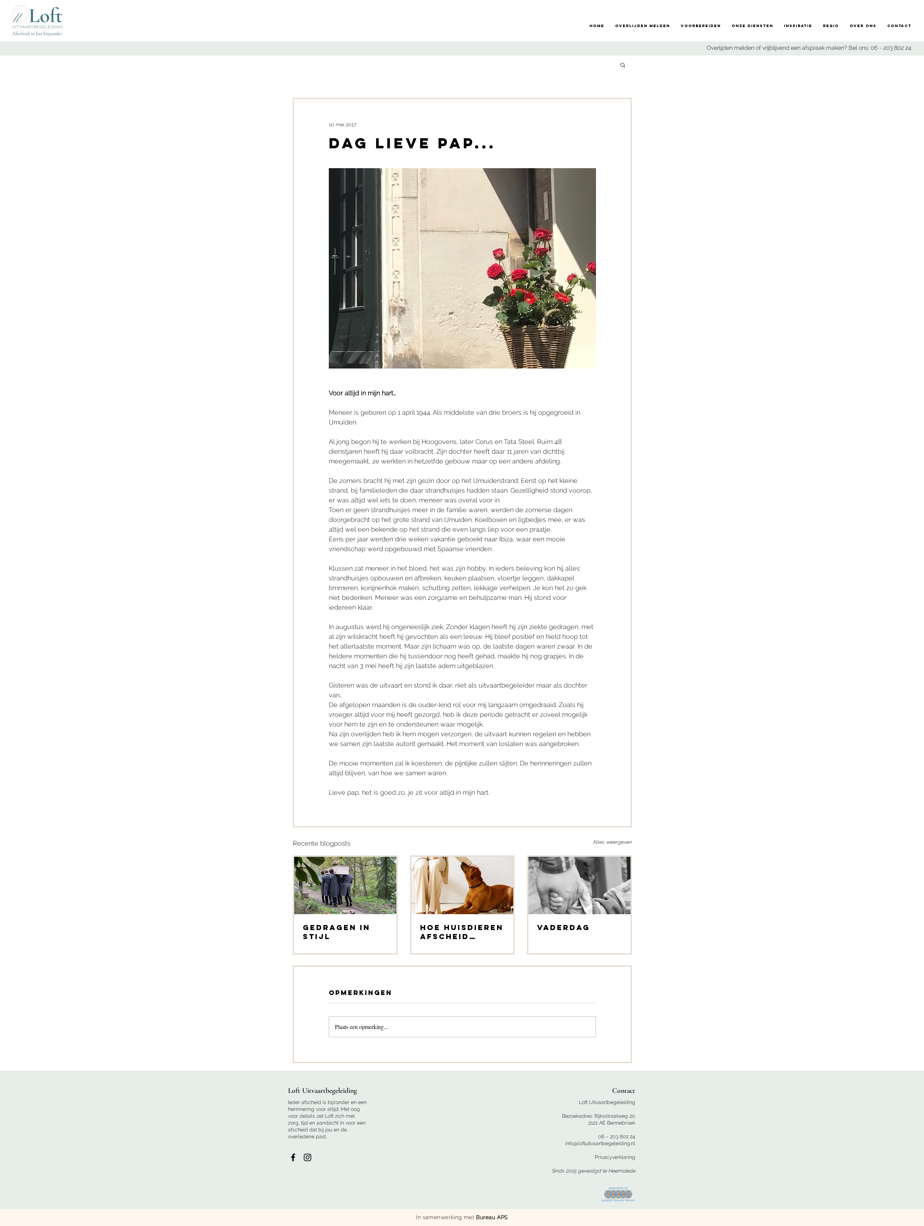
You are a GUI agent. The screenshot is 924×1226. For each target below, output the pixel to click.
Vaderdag (563, 927)
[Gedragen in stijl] (345, 885)
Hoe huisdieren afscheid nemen (462, 932)
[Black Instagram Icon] (307, 1157)
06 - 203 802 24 (891, 47)
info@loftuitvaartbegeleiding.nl (600, 1143)
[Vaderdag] (579, 885)
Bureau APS (492, 1217)
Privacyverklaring (615, 1157)
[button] (622, 64)
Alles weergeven (612, 842)
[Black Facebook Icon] (293, 1157)
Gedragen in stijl (336, 932)
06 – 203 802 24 (616, 1136)
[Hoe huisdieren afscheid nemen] (462, 885)
